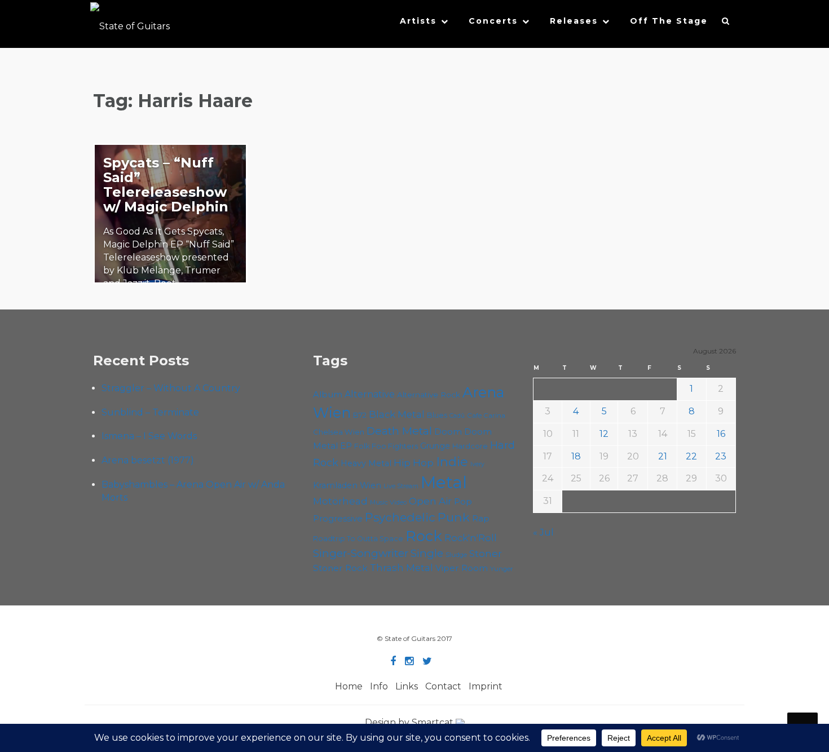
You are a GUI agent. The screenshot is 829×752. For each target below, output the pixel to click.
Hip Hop (414, 462)
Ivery (477, 464)
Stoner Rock (340, 568)
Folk (361, 446)
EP (346, 446)
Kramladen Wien (347, 485)
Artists (418, 21)
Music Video (388, 502)
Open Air (430, 501)
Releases (574, 21)
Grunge (435, 445)
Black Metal (397, 414)
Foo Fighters (395, 445)
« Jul (543, 532)
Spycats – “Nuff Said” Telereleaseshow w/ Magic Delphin (165, 184)
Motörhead (340, 501)
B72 (360, 415)
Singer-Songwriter (360, 553)
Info (379, 686)
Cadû (457, 415)
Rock (423, 536)
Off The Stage (669, 21)
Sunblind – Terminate (150, 412)
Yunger (501, 569)
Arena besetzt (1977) (148, 460)
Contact (443, 686)
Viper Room (461, 568)
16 (721, 433)
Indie (452, 462)
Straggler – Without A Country (171, 388)
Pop (463, 501)
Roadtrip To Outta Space (358, 538)
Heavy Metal (366, 463)
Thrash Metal (401, 567)
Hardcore (470, 445)
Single (427, 553)
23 (720, 456)
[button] (726, 23)
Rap (481, 518)
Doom (448, 431)
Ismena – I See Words (149, 436)
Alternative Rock (428, 394)
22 (691, 456)
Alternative (370, 394)
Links (406, 686)
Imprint (485, 686)
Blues (437, 415)
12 (603, 433)
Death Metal (399, 430)
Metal (444, 482)
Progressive (338, 519)
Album (327, 395)
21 (662, 456)
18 (576, 456)
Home (349, 686)
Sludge (456, 555)
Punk (454, 517)
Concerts (493, 21)
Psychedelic (400, 517)
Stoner (485, 553)
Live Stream (400, 486)
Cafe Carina (486, 415)
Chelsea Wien (338, 431)
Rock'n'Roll (470, 537)
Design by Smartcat (410, 722)
